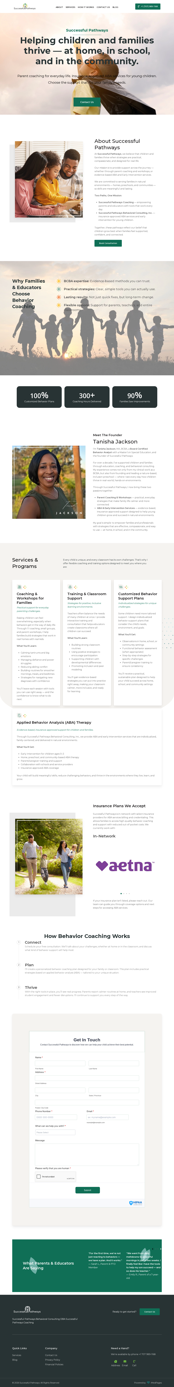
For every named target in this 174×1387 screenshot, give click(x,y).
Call (134, 1365)
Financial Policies (54, 1364)
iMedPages (156, 1383)
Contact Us (51, 1355)
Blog (14, 1360)
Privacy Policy (52, 1360)
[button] (87, 102)
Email (125, 1365)
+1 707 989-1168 (147, 1354)
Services (16, 1355)
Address (115, 1365)
